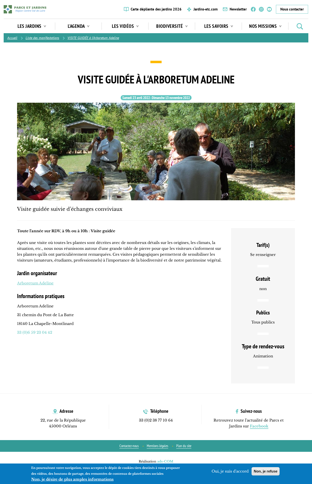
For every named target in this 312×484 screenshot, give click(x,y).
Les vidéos (123, 26)
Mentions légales (157, 446)
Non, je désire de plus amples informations (72, 479)
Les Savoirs (216, 26)
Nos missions (263, 26)
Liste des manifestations (42, 38)
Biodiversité (170, 26)
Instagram (261, 9)
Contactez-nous (129, 446)
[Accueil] (25, 9)
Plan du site (183, 446)
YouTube (269, 9)
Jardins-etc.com (206, 9)
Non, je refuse (265, 471)
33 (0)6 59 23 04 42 (34, 332)
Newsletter (238, 9)
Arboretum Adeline (35, 283)
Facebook (253, 9)
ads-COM (165, 461)
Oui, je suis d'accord (230, 471)
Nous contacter (292, 9)
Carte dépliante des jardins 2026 (156, 9)
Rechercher (299, 26)
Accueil (12, 38)
